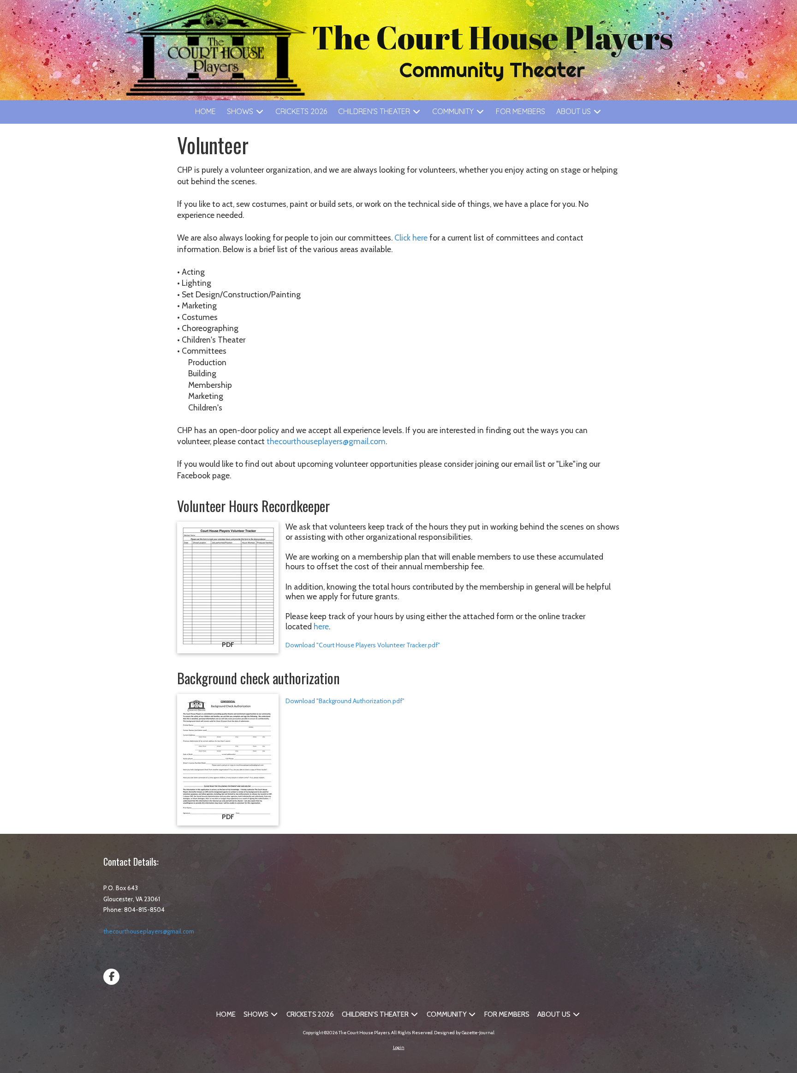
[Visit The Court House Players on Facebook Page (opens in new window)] (111, 977)
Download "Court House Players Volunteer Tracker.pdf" (362, 645)
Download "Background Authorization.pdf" (344, 701)
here (321, 626)
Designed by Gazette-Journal (464, 1033)
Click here (411, 237)
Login (398, 1047)
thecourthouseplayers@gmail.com (326, 441)
